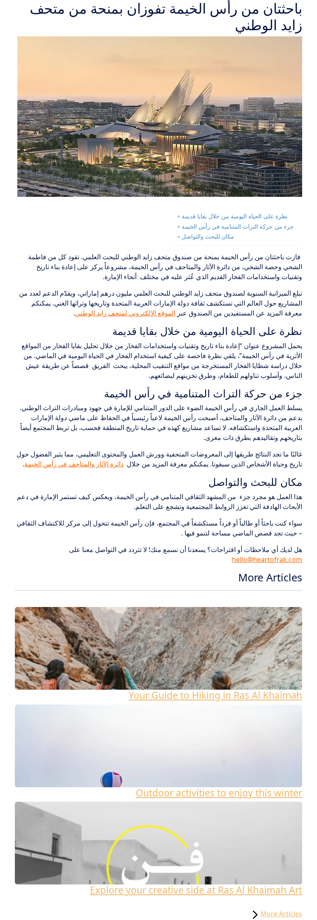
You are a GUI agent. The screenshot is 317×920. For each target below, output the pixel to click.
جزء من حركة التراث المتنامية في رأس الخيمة (238, 226)
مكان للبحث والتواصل (208, 236)
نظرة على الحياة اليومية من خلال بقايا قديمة (235, 216)
